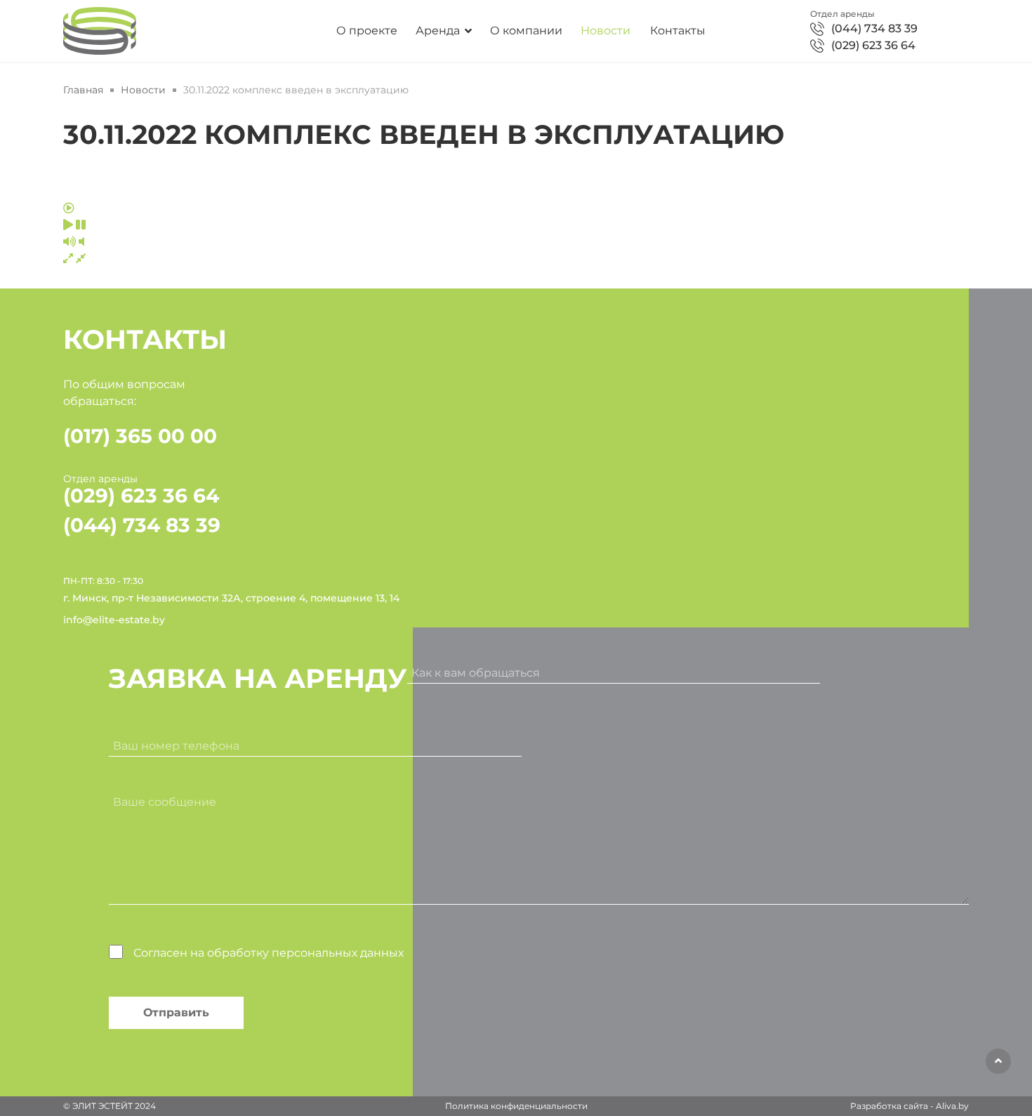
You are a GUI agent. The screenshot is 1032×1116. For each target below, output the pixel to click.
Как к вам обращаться (475, 672)
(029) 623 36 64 (873, 45)
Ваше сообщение (164, 802)
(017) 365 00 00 (140, 436)
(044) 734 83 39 (874, 28)
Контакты (678, 30)
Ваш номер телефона (176, 745)
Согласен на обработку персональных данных (268, 952)
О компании (526, 30)
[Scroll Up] (998, 1061)
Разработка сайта (889, 1106)
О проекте (366, 30)
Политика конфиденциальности (516, 1106)
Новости (605, 30)
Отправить (176, 1012)
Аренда (438, 30)
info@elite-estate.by (114, 619)
